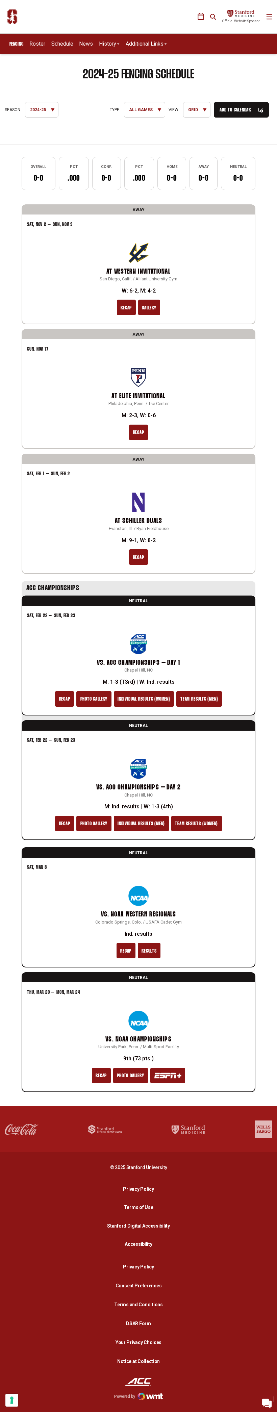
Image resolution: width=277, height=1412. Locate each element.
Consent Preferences (139, 1285)
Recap (126, 307)
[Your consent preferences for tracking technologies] (11, 1400)
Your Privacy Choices (138, 1342)
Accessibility (140, 1244)
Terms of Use (138, 1207)
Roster (37, 44)
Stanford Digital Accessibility (140, 1226)
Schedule (62, 44)
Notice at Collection (138, 1361)
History (107, 44)
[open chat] (267, 1402)
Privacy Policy (140, 1189)
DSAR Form (138, 1323)
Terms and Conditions (138, 1304)
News (86, 44)
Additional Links (144, 44)
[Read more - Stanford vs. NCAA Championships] (167, 1075)
